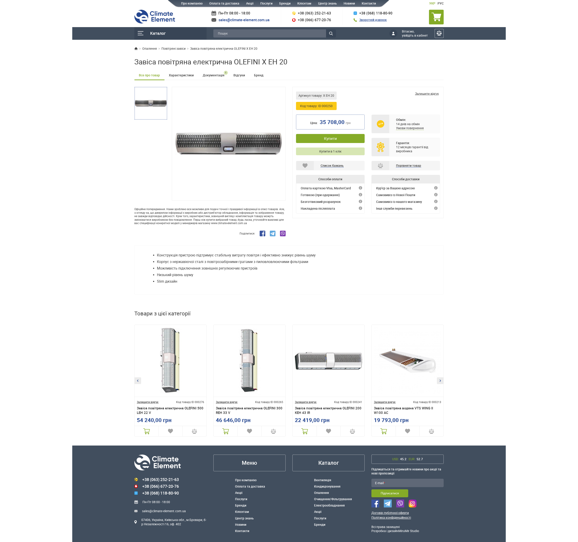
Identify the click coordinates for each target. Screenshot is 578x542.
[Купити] (146, 431)
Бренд (258, 75)
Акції (250, 3)
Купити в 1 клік (330, 151)
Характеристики (181, 75)
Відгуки (239, 75)
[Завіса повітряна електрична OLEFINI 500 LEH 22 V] (170, 361)
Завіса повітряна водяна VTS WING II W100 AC (403, 410)
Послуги (266, 3)
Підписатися (390, 493)
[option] (229, 144)
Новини (349, 3)
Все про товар (149, 75)
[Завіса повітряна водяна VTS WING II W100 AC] (407, 361)
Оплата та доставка (224, 3)
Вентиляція (322, 480)
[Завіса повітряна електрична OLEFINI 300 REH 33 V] (249, 361)
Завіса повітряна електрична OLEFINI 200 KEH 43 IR (328, 410)
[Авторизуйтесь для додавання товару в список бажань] (170, 431)
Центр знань (327, 3)
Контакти (369, 3)
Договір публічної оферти (390, 513)
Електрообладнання (329, 505)
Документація (214, 74)
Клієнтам (304, 3)
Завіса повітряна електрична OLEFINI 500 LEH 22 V (170, 410)
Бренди (285, 3)
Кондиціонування (327, 486)
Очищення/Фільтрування (333, 499)
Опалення (321, 493)
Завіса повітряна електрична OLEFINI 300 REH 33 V (249, 410)
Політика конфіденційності (391, 518)
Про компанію (192, 3)
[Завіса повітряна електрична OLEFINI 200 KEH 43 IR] (328, 361)
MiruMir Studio (409, 531)
